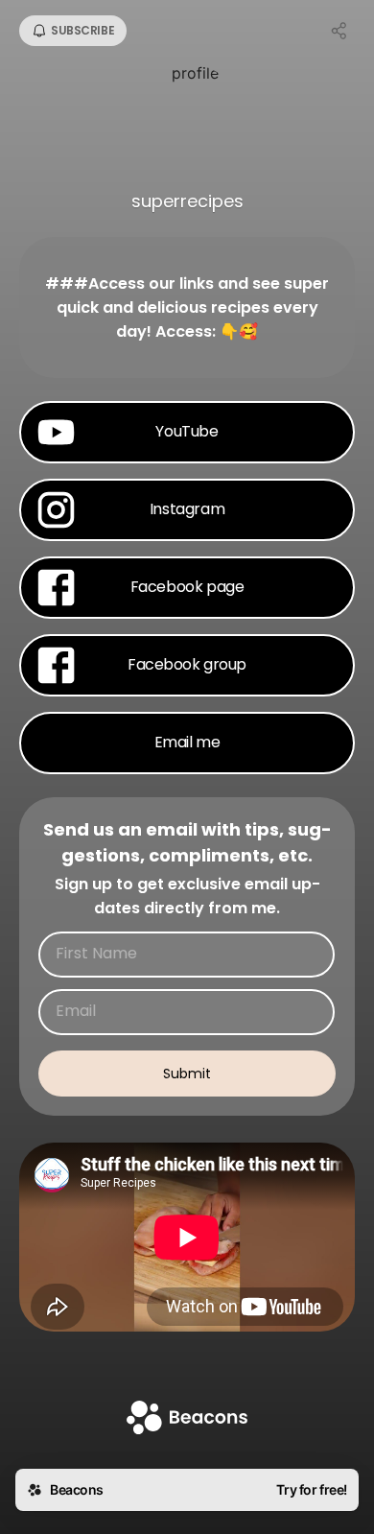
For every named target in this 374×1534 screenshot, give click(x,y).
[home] (187, 1419)
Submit (187, 1073)
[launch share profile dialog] (339, 30)
